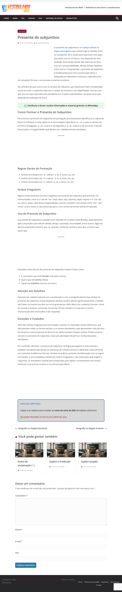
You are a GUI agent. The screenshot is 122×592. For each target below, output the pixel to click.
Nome (18, 529)
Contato (99, 585)
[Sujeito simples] (93, 444)
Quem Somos (114, 582)
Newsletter (71, 18)
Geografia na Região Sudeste (90, 428)
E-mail (18, 541)
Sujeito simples (89, 461)
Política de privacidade (91, 582)
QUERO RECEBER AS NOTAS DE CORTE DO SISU (45, 417)
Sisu (40, 18)
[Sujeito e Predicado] (61, 444)
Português (22, 31)
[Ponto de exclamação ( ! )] (29, 444)
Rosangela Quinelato (42, 43)
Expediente (105, 582)
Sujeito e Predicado (60, 461)
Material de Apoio (54, 18)
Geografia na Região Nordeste (32, 428)
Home (6, 18)
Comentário (21, 495)
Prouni (31, 18)
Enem (15, 18)
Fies (23, 18)
